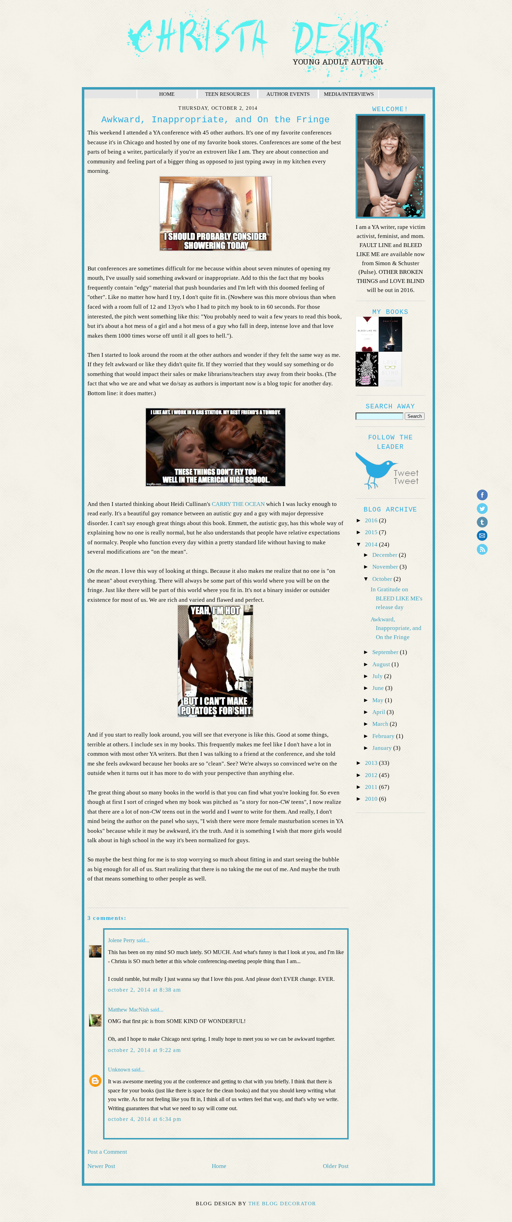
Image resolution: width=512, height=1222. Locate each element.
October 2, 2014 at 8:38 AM (144, 990)
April (379, 712)
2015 (372, 532)
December (385, 555)
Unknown (119, 1070)
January (382, 748)
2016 (372, 520)
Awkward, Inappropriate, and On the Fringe (396, 628)
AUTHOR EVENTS (288, 94)
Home (219, 1166)
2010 (372, 799)
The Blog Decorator (282, 1203)
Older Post (336, 1166)
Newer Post (101, 1166)
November (385, 566)
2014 (372, 544)
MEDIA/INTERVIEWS (349, 94)
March (381, 724)
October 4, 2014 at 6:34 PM (144, 1119)
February (384, 736)
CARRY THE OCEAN (238, 504)
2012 (372, 775)
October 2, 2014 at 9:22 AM (144, 1050)
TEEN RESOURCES (227, 94)
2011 (372, 787)
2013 (372, 763)
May (378, 700)
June (378, 688)
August (381, 664)
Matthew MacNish (128, 1010)
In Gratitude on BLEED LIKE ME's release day (396, 598)
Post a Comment (107, 1151)
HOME (166, 94)
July (378, 676)
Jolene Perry (121, 940)
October (383, 579)
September (386, 652)
